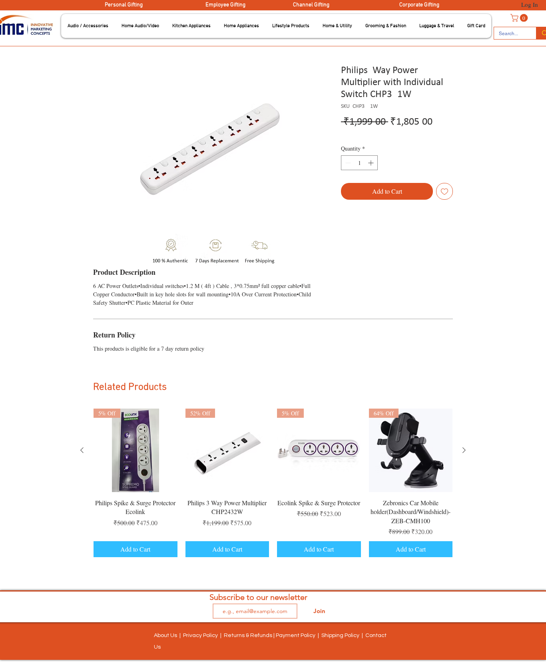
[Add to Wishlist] (444, 191)
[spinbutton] (359, 163)
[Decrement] (347, 163)
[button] (88, 26)
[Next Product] (464, 450)
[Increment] (372, 163)
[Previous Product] (82, 450)
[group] (273, 483)
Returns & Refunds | (250, 635)
